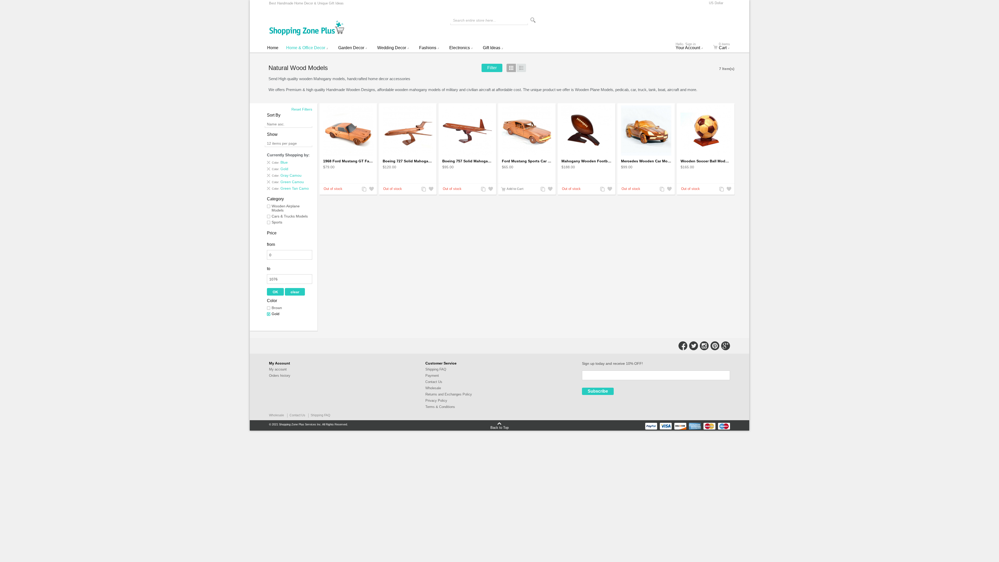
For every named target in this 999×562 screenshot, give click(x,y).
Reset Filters (301, 109)
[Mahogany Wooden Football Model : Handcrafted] (586, 130)
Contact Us (433, 382)
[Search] (533, 20)
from (271, 244)
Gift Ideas (491, 48)
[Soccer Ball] (705, 130)
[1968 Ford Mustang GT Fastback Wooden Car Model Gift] (348, 130)
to (268, 268)
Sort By (273, 115)
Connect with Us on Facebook (682, 345)
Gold (275, 314)
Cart (724, 46)
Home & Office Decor (305, 48)
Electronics (459, 48)
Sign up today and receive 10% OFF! (612, 363)
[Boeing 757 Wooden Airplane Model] (467, 130)
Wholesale (433, 388)
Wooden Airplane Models (286, 208)
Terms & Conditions (440, 407)
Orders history (279, 376)
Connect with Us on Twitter (693, 345)
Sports (277, 222)
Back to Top (499, 427)
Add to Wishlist (371, 189)
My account (278, 369)
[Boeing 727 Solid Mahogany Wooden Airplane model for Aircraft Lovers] (407, 130)
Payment (432, 376)
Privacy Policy (436, 401)
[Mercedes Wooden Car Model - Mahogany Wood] (646, 130)
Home (272, 48)
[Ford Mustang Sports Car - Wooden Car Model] (527, 130)
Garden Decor (351, 48)
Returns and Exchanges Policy (448, 394)
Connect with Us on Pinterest (714, 345)
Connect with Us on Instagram (704, 345)
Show (272, 134)
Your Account (688, 46)
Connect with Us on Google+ (725, 345)
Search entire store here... (474, 20)
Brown (277, 308)
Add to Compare (363, 189)
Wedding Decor (391, 48)
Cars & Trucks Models (290, 216)
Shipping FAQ (435, 369)
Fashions (427, 48)
